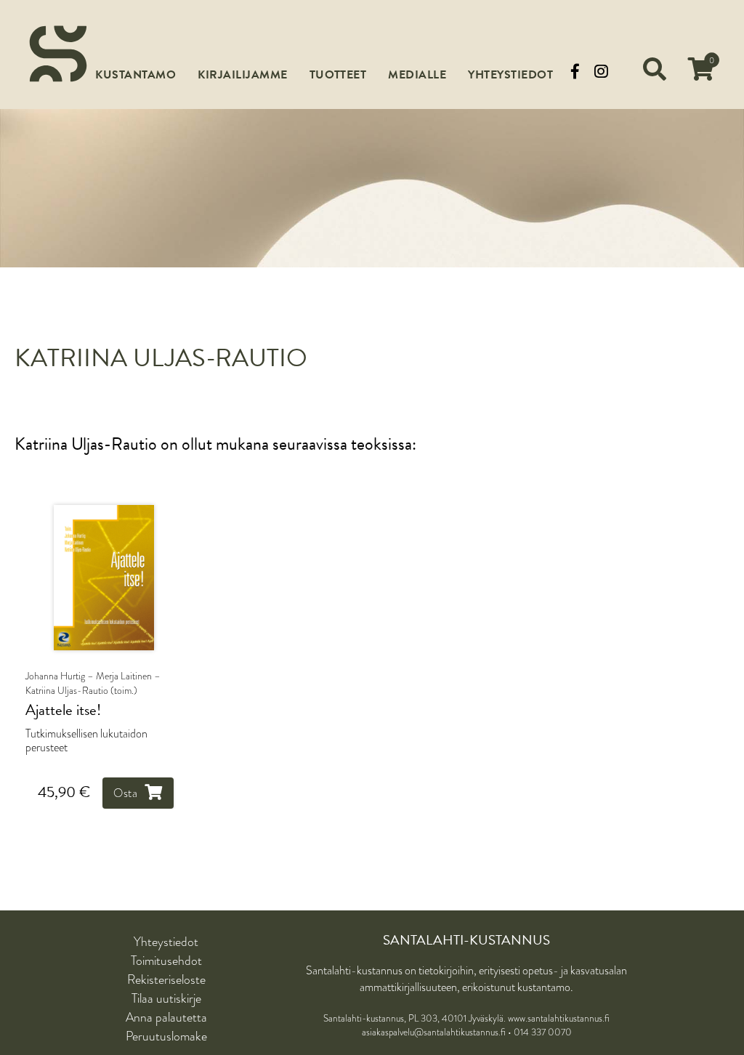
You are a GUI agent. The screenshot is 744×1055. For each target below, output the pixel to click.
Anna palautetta (166, 1017)
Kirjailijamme (242, 75)
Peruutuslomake (166, 1036)
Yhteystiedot (510, 75)
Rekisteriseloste (166, 979)
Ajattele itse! (63, 710)
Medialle (417, 75)
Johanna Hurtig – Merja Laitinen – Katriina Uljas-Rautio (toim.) (93, 683)
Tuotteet (338, 75)
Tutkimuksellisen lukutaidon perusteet (86, 740)
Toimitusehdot (166, 960)
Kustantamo (135, 75)
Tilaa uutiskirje (166, 998)
